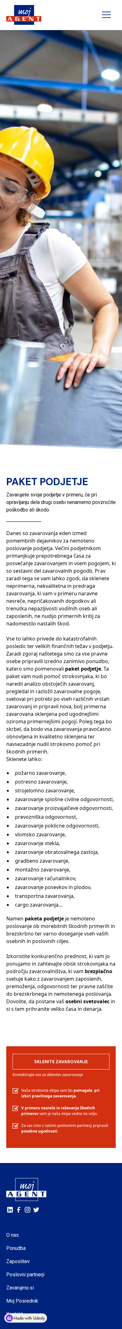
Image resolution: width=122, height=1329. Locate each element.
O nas (12, 1235)
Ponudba (16, 1248)
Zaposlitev (18, 1261)
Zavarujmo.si (20, 1288)
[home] (23, 15)
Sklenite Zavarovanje (61, 1061)
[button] (106, 15)
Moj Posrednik (22, 1301)
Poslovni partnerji (25, 1275)
